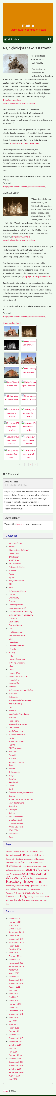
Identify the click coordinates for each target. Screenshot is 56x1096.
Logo (11, 707)
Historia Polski (20, 866)
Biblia (11, 587)
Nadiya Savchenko (17, 734)
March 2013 (14, 973)
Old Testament (15, 748)
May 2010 (13, 1051)
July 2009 (13, 1079)
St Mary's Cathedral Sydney (21, 799)
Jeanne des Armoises (18, 676)
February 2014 (15, 956)
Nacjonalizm (14, 727)
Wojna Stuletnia (16, 826)
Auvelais (12, 570)
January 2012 (15, 1007)
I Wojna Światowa (17, 659)
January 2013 (15, 976)
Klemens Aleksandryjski (38, 878)
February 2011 (15, 1031)
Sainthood (13, 782)
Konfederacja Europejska (20, 700)
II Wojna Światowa (17, 663)
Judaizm (12, 686)
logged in (20, 524)
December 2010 (16, 1038)
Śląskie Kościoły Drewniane (21, 792)
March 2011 (14, 1028)
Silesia (11, 785)
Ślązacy (12, 796)
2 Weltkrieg (14, 557)
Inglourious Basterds (13, 870)
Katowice (13, 693)
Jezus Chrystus (27, 873)
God (10, 639)
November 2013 (16, 963)
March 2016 (14, 935)
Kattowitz (13, 697)
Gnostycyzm (26, 862)
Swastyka (13, 809)
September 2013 (16, 966)
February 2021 (15, 922)
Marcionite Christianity (19, 714)
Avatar (12, 574)
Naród (11, 738)
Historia (12, 649)
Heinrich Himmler (16, 645)
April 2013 (13, 969)
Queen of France (16, 762)
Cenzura (12, 594)
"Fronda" (12, 546)
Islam (11, 666)
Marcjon (12, 717)
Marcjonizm (14, 721)
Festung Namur (15, 625)
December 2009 (16, 1062)
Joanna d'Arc (14, 683)
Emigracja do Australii (27, 859)
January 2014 (15, 959)
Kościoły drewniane (24, 881)
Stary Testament (16, 803)
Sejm (38, 897)
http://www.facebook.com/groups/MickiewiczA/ (24, 186)
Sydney (12, 813)
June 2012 (13, 993)
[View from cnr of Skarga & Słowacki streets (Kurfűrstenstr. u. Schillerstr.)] (29, 372)
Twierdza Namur (16, 816)
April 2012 (13, 997)
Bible (11, 584)
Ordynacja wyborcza (35, 889)
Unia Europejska (16, 823)
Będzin (12, 577)
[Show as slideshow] (12, 323)
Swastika (13, 806)
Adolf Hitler (14, 560)
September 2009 (16, 1072)
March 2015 (14, 946)
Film (10, 628)
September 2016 (16, 932)
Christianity (14, 597)
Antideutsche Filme (35, 852)
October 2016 (15, 928)
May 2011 (13, 1021)
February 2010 (15, 1055)
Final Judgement (16, 632)
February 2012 (15, 1004)
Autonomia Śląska (17, 567)
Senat (42, 897)
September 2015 (16, 942)
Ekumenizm (14, 621)
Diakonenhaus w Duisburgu (21, 615)
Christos (12, 601)
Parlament (17, 893)
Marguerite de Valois (18, 724)
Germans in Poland (17, 635)
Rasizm (12, 768)
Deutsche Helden (12, 859)
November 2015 (16, 939)
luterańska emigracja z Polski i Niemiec (31, 885)
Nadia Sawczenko (16, 731)
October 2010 (15, 1045)
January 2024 (15, 918)
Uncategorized (15, 820)
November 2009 (16, 1065)
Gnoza (41, 862)
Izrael (11, 669)
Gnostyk (35, 862)
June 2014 (13, 952)
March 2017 (14, 925)
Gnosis (17, 862)
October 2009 (15, 1069)
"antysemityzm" (15, 543)
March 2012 (14, 1000)
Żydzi (11, 837)
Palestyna (13, 751)
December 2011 (16, 1010)
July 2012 (13, 990)
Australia (10, 855)
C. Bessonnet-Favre (17, 591)
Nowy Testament (16, 741)
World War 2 (14, 830)
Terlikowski (34, 900)
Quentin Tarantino (36, 893)
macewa (12, 710)
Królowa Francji (15, 703)
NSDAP (12, 744)
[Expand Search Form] (49, 39)
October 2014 (15, 949)
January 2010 (15, 1058)
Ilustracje (44, 866)
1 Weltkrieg (14, 553)
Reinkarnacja (14, 772)
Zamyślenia (14, 833)
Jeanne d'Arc (14, 673)
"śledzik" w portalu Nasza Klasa (17, 852)
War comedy (43, 900)
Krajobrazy (10, 885)
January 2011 (15, 1034)
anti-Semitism (15, 563)
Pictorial (12, 755)
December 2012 (16, 980)
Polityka (12, 758)
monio (28, 25)
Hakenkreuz (14, 642)
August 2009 (14, 1075)
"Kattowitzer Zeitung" (19, 550)
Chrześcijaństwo (16, 604)
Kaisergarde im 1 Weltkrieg (21, 690)
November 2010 (16, 1041)
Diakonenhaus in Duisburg (20, 611)
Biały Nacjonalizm (16, 580)
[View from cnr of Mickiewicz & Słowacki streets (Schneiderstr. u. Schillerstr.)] (11, 372)
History (12, 652)
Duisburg (13, 618)
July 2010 (13, 1048)
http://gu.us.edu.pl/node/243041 (24, 143)
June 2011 (13, 1017)
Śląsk (11, 789)
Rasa (11, 765)
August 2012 (14, 987)
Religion (12, 779)
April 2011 (13, 1024)
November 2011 (16, 1014)
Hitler (11, 656)
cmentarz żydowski (17, 608)
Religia (12, 775)
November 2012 (16, 983)
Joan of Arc (14, 680)
